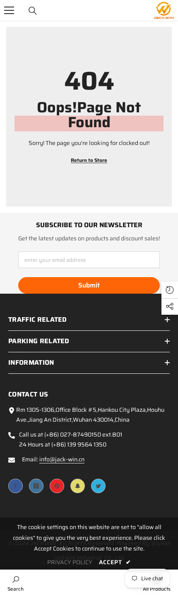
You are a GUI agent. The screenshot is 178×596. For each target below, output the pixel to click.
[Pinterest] (57, 486)
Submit (89, 285)
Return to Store (89, 160)
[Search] (33, 11)
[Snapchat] (77, 486)
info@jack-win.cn (61, 459)
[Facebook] (15, 486)
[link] (15, 582)
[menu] (9, 10)
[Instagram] (36, 486)
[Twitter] (98, 486)
